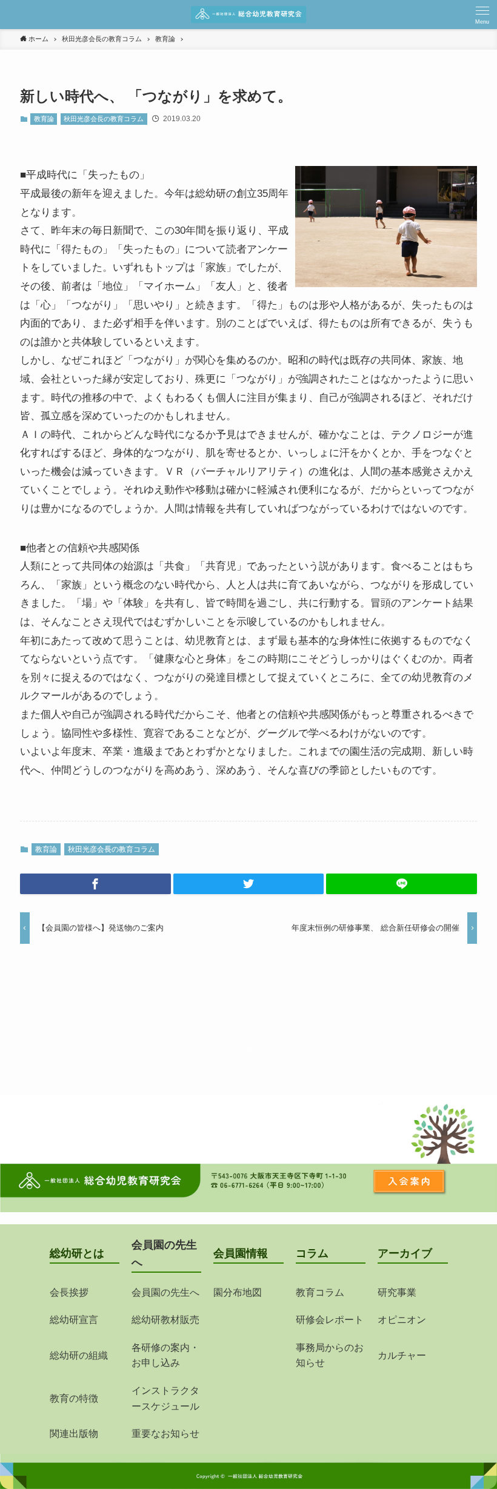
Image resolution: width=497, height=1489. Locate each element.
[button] (482, 14)
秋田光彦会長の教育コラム (104, 118)
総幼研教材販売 (165, 1320)
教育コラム (320, 1292)
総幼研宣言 (74, 1320)
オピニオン (402, 1320)
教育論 (44, 118)
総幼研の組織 (79, 1355)
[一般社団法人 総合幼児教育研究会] (248, 14)
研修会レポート (330, 1320)
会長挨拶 (69, 1292)
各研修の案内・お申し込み (165, 1355)
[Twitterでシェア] (248, 884)
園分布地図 (237, 1292)
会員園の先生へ (165, 1292)
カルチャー (402, 1355)
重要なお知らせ (165, 1433)
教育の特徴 (74, 1398)
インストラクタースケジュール (165, 1398)
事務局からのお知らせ (330, 1355)
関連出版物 (74, 1433)
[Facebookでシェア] (95, 884)
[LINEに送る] (401, 884)
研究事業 (397, 1292)
